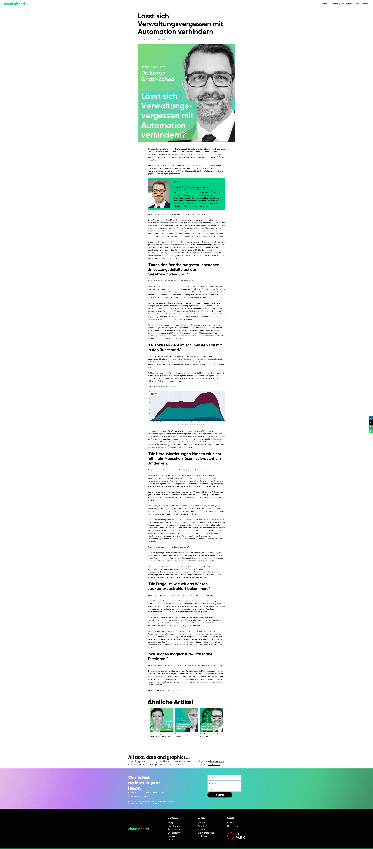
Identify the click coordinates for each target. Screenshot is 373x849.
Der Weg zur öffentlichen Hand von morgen (185, 431)
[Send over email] (371, 427)
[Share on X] (371, 422)
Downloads (214, 764)
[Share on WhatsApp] (371, 431)
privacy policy (155, 803)
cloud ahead (14, 4)
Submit (220, 794)
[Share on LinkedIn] (371, 418)
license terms (217, 761)
